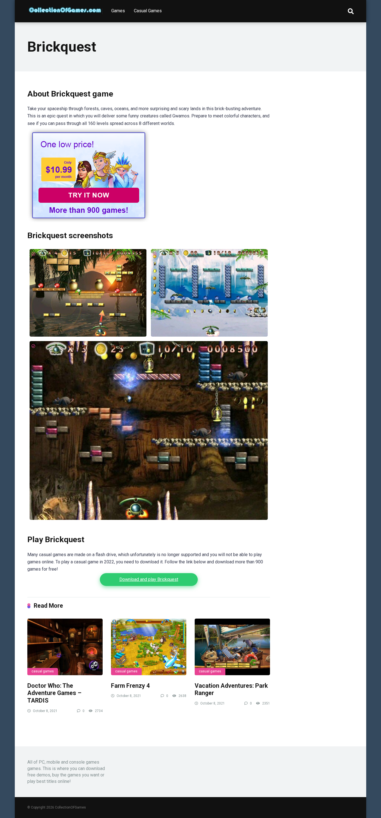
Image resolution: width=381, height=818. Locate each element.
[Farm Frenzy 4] (148, 647)
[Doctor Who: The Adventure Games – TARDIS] (65, 647)
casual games (43, 671)
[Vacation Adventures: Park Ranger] (232, 647)
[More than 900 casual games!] (88, 220)
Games (118, 10)
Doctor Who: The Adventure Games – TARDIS (54, 693)
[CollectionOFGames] (65, 7)
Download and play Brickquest (148, 579)
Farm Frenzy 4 (130, 685)
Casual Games (148, 10)
